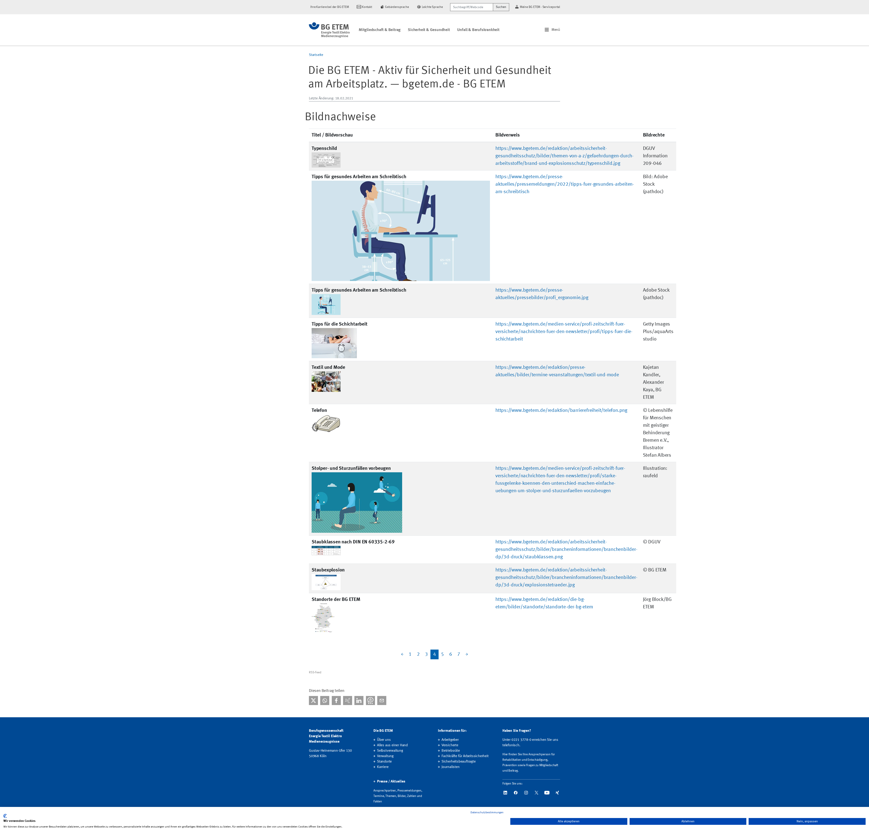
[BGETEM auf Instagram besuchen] (526, 792)
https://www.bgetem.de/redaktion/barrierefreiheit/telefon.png (561, 410)
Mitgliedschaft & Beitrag (380, 30)
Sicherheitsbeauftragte (459, 761)
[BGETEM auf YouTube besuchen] (547, 792)
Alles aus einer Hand (392, 745)
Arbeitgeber (450, 740)
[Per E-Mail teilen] (381, 700)
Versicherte (450, 745)
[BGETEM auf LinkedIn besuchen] (505, 792)
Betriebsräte (451, 751)
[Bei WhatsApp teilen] (324, 700)
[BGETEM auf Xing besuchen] (557, 792)
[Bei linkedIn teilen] (358, 700)
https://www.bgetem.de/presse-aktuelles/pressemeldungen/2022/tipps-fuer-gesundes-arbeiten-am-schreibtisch (564, 184)
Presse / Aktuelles (391, 781)
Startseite (316, 55)
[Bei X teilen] (313, 700)
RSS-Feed (315, 672)
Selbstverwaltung (390, 751)
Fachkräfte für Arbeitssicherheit (465, 756)
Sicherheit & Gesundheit (429, 30)
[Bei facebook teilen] (336, 700)
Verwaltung (385, 756)
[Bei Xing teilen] (347, 700)
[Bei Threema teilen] (370, 700)
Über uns (384, 740)
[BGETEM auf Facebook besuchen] (516, 792)
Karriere (382, 767)
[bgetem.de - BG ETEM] (329, 30)
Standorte (384, 761)
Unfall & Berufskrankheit (478, 30)
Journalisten (451, 767)
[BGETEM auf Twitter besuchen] (537, 792)
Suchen (501, 7)
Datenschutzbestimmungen (487, 812)
